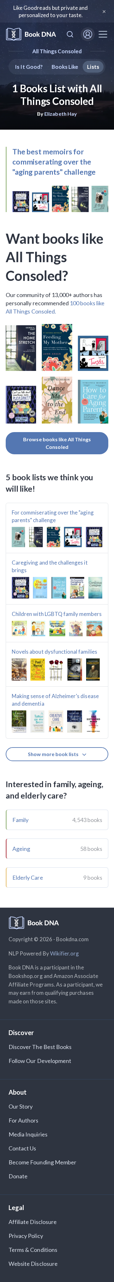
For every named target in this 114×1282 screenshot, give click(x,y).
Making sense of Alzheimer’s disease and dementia (55, 700)
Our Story (21, 1106)
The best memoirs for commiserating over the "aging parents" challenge (54, 161)
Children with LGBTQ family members (57, 614)
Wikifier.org (64, 953)
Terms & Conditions (33, 1249)
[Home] (31, 34)
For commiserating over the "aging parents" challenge (53, 516)
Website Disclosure (33, 1263)
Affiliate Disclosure (33, 1221)
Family (20, 819)
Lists (93, 66)
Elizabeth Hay (60, 114)
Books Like (65, 66)
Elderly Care (27, 877)
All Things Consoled (57, 51)
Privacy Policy (26, 1235)
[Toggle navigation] (103, 34)
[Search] (70, 34)
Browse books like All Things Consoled (57, 443)
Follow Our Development (40, 1060)
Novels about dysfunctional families (54, 651)
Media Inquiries (28, 1134)
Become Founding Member (42, 1162)
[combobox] (70, 34)
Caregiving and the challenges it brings (50, 566)
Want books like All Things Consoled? (54, 257)
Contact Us (22, 1148)
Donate (18, 1176)
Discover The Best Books (40, 1046)
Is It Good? (29, 66)
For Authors (24, 1120)
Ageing (21, 848)
